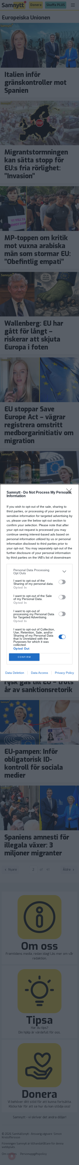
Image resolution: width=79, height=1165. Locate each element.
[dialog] (39, 582)
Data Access (39, 672)
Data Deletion (14, 672)
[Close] (70, 493)
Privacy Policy (64, 672)
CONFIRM (24, 657)
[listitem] (39, 572)
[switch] (62, 582)
